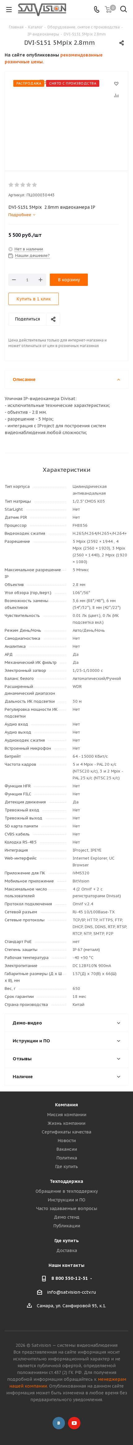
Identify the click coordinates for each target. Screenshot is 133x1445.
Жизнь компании (66, 1123)
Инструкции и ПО (66, 1200)
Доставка (66, 1250)
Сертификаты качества (66, 1132)
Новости (67, 1140)
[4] (29, 184)
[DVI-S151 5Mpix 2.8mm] (66, 116)
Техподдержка (66, 1181)
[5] (35, 184)
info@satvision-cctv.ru (71, 1292)
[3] (23, 184)
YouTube (74, 1423)
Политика (66, 1158)
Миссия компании (66, 1114)
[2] (17, 184)
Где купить (66, 1166)
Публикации (66, 1226)
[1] (11, 184)
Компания (66, 1105)
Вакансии (66, 1149)
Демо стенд (66, 1217)
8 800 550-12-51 (69, 1278)
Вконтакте (59, 1423)
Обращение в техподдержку (67, 1191)
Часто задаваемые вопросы (66, 1208)
